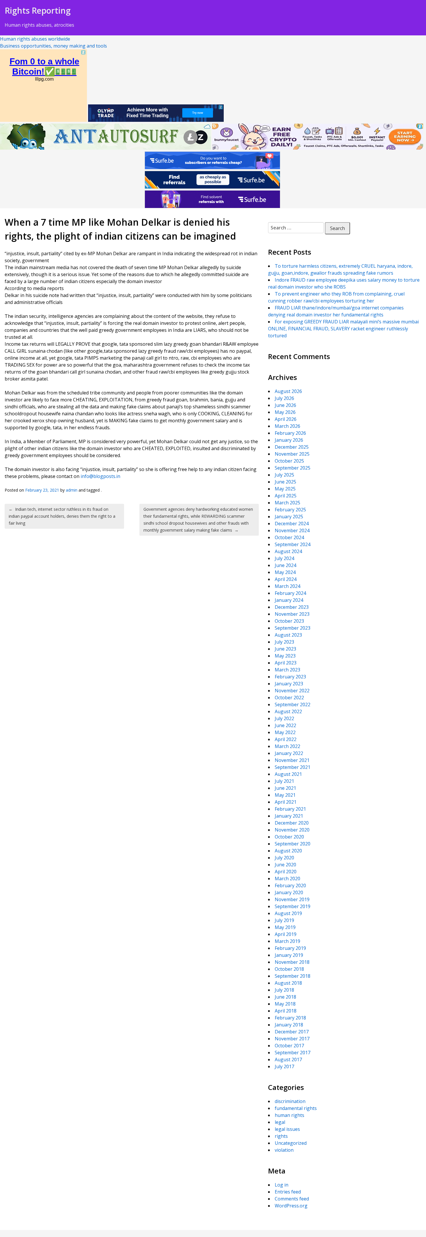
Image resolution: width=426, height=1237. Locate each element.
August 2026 (288, 391)
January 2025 (289, 516)
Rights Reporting (38, 10)
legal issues (287, 1129)
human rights (289, 1115)
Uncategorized (291, 1143)
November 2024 (292, 530)
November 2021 (292, 760)
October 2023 (289, 621)
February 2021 (290, 809)
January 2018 (289, 1025)
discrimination (290, 1101)
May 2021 (285, 795)
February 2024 (290, 593)
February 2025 (290, 509)
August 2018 (288, 983)
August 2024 (288, 551)
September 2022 (292, 704)
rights (281, 1136)
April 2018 (285, 1011)
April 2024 (285, 579)
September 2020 (292, 844)
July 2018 (284, 990)
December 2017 (292, 1031)
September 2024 (292, 544)
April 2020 (285, 871)
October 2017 (289, 1045)
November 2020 (292, 830)
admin (71, 490)
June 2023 (285, 649)
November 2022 (292, 690)
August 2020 (288, 850)
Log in (281, 1185)
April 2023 (285, 663)
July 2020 (284, 857)
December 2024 (292, 523)
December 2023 (292, 607)
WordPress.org (291, 1205)
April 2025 (285, 495)
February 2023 (290, 676)
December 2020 (292, 823)
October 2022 (289, 697)
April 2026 (285, 419)
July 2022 (284, 718)
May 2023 (285, 656)
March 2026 (287, 426)
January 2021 (289, 816)
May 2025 (285, 489)
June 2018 (285, 997)
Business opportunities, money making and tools (53, 46)
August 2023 (288, 635)
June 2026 (285, 405)
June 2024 (285, 565)
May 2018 (285, 1004)
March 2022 (287, 746)
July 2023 (284, 642)
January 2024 (289, 600)
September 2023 (292, 628)
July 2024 (284, 558)
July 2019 (284, 920)
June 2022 (285, 725)
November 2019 (292, 899)
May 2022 (285, 732)
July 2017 (284, 1066)
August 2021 (288, 774)
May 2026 (285, 412)
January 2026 (289, 440)
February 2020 (290, 885)
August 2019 (288, 913)
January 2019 (289, 955)
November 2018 (292, 962)
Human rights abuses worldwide (35, 39)
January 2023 (289, 683)
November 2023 (292, 614)
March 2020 (287, 878)
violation (284, 1150)
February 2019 (290, 948)
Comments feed (292, 1199)
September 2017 (292, 1052)
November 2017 (292, 1038)
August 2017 (288, 1059)
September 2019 (292, 906)
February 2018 (290, 1018)
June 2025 (285, 482)
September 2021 (292, 767)
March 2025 (287, 502)
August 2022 (288, 711)
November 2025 (292, 454)
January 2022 (289, 753)
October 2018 (289, 969)
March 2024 (287, 586)
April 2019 (285, 934)
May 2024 (285, 572)
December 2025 (292, 447)
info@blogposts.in (100, 476)
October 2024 (289, 537)
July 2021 (284, 781)
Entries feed (288, 1192)
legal (280, 1122)
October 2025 (289, 461)
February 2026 (290, 433)
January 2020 (289, 892)
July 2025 (284, 475)
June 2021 (285, 788)
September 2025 (292, 468)
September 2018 (292, 976)
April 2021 (285, 802)
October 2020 (289, 837)
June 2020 (285, 864)
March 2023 (287, 670)
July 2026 (284, 398)
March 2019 (287, 941)
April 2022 (285, 739)
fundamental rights (296, 1108)
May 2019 (285, 927)
